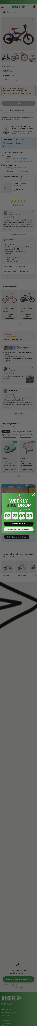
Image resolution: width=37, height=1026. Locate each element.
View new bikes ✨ (18, 524)
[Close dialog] (33, 494)
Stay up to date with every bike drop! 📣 (19, 529)
